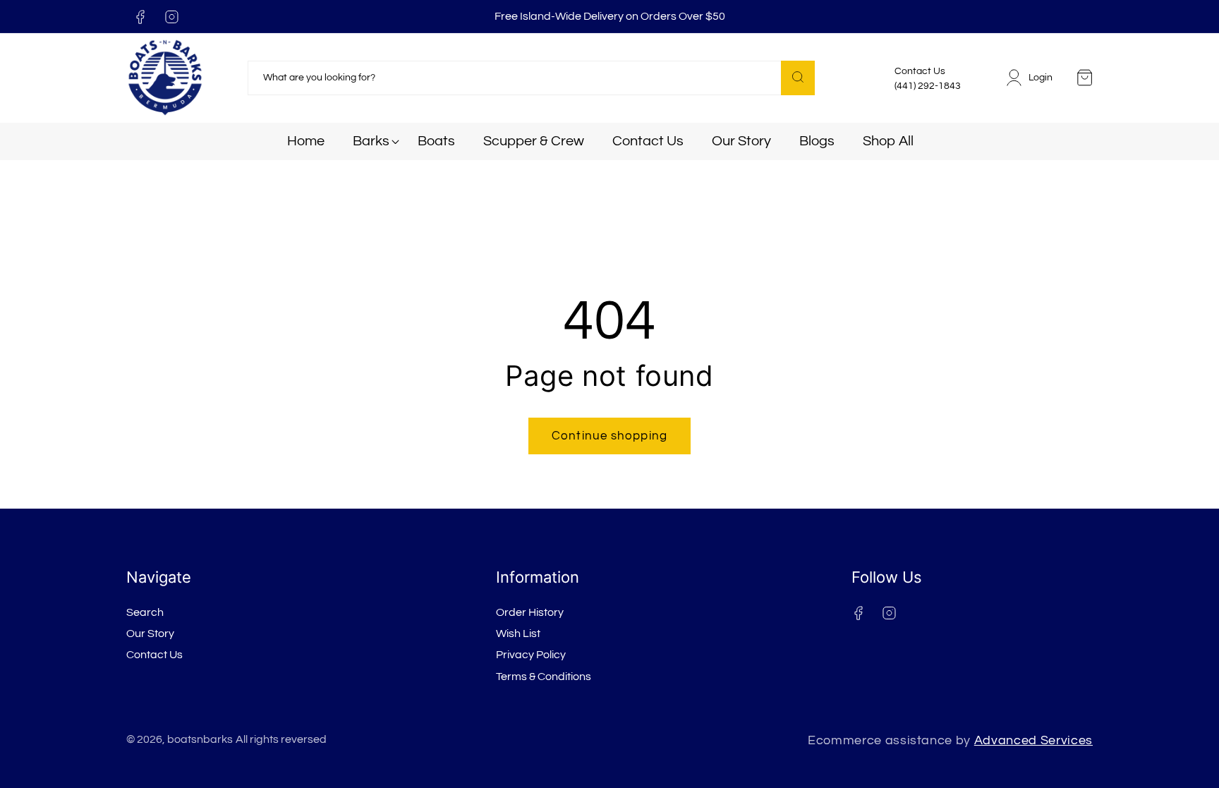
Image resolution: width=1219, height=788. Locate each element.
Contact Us (154, 654)
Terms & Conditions (543, 676)
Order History (530, 612)
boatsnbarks (200, 739)
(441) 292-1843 (927, 86)
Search (145, 612)
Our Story (150, 633)
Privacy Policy (531, 654)
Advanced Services (1033, 740)
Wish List (518, 633)
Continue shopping (609, 436)
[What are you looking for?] (798, 78)
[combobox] (531, 78)
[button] (371, 141)
